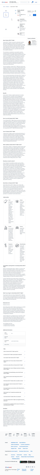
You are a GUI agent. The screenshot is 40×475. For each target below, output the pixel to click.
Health (6, 442)
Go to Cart (34, 15)
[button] (31, 2)
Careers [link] (12, 456)
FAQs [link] (31, 451)
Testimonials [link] (19, 454)
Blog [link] (30, 454)
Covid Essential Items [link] (23, 446)
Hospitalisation (7, 451)
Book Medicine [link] (22, 442)
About (6, 454)
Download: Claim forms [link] (24, 451)
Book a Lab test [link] (14, 446)
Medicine (7, 6)
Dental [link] (19, 448)
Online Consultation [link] (15, 444)
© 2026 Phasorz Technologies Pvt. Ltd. (11, 470)
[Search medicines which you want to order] (28, 2)
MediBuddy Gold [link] (14, 442)
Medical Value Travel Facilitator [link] (27, 456)
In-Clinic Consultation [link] (25, 444)
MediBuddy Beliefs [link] (16, 458)
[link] (5, 2)
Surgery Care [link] (13, 448)
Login (36, 2)
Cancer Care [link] (25, 448)
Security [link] (17, 456)
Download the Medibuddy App (11, 461)
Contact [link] (25, 454)
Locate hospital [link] (14, 451)
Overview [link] (13, 454)
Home (4, 6)
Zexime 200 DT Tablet (14, 6)
